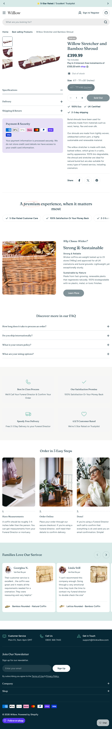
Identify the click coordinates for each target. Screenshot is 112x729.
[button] (4, 3)
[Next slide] (106, 554)
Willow (13, 714)
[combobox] (56, 22)
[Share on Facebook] (79, 180)
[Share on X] (88, 180)
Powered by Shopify (28, 714)
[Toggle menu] (4, 13)
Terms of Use (38, 676)
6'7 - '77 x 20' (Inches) (81, 88)
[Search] (105, 22)
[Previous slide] (97, 554)
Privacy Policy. (52, 676)
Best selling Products (22, 32)
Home (5, 32)
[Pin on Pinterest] (96, 180)
